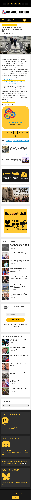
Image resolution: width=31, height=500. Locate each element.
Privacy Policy (19, 493)
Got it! (15, 497)
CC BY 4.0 (19, 463)
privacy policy (23, 324)
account (14, 429)
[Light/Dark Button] (9, 20)
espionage (9, 140)
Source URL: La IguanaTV (8, 101)
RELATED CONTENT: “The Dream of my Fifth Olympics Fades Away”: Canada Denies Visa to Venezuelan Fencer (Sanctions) (14, 81)
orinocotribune (15, 122)
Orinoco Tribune (18, 461)
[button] (3, 21)
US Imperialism (17, 140)
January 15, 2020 (8, 33)
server (10, 450)
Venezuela (25, 140)
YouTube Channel (22, 20)
